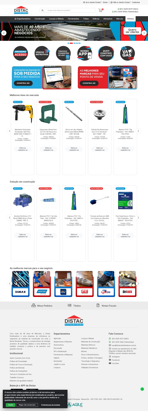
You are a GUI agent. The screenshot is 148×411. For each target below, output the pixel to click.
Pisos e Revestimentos (90, 355)
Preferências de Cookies (50, 405)
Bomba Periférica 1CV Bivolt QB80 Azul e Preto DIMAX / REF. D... (22, 218)
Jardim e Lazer (59, 364)
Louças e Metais (87, 338)
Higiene (56, 358)
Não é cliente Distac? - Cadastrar (126, 2)
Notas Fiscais (108, 305)
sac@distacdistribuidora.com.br (124, 345)
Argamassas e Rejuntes (63, 342)
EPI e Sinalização (60, 351)
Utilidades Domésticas (89, 368)
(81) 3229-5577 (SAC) (129, 9)
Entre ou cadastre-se (22, 149)
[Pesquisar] (42, 10)
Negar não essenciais (27, 405)
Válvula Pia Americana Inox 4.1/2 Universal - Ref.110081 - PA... (99, 132)
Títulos (77, 305)
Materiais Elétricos (88, 345)
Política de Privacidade (18, 361)
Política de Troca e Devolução (21, 365)
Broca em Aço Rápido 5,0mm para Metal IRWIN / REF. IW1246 (74, 132)
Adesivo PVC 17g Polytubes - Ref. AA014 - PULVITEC (74, 218)
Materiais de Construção (90, 342)
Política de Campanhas (18, 371)
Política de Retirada (17, 368)
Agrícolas (57, 338)
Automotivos (59, 345)
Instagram (116, 357)
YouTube (115, 363)
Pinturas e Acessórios (89, 364)
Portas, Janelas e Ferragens (92, 358)
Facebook (116, 360)
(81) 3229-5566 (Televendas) (126, 12)
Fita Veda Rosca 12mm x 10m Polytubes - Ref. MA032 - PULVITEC (125, 218)
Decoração (58, 348)
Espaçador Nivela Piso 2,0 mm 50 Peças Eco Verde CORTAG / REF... (48, 132)
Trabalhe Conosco (17, 377)
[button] (68, 43)
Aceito (10, 405)
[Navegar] (4, 33)
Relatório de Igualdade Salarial (21, 381)
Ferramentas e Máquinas (63, 355)
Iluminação (58, 361)
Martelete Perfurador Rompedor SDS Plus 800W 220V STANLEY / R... (22, 133)
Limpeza (57, 368)
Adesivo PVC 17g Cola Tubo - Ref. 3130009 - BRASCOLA (48, 218)
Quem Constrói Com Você (20, 358)
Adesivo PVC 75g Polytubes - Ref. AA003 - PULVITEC (125, 132)
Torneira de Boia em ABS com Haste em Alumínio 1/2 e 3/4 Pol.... (99, 218)
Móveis (84, 351)
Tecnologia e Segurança (90, 361)
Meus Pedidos (44, 305)
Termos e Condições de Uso (21, 374)
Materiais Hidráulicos (89, 348)
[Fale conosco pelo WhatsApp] (142, 389)
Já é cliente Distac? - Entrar (96, 2)
